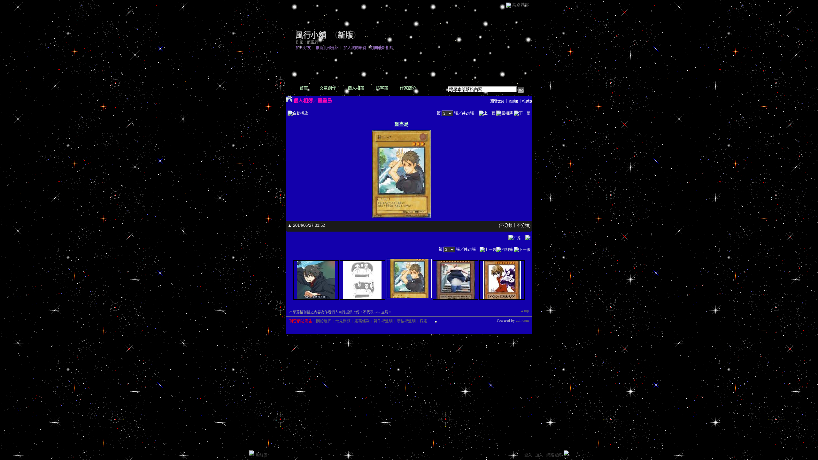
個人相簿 (356, 88)
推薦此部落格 (327, 48)
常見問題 (343, 321)
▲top (524, 311)
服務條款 (362, 321)
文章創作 (328, 88)
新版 (345, 35)
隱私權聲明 (406, 321)
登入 (528, 455)
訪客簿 (382, 88)
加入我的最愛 (355, 48)
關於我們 (323, 321)
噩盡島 (325, 100)
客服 (423, 321)
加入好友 (303, 48)
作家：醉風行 (307, 42)
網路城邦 (520, 4)
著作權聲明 (383, 321)
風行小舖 (311, 35)
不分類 (506, 225)
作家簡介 (408, 88)
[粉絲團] (251, 453)
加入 (539, 455)
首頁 (304, 88)
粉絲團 (261, 455)
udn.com (522, 320)
